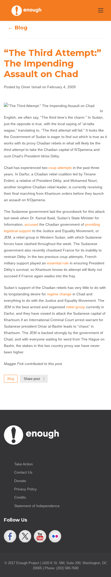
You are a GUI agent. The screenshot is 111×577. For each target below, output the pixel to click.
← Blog (17, 28)
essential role (58, 263)
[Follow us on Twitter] (25, 536)
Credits (20, 497)
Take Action (23, 464)
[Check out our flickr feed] (55, 536)
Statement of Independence (37, 506)
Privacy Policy (25, 489)
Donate (20, 481)
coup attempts (60, 168)
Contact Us (23, 472)
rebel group (75, 307)
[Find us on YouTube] (40, 536)
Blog (10, 378)
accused (31, 224)
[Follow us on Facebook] (10, 536)
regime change (59, 294)
